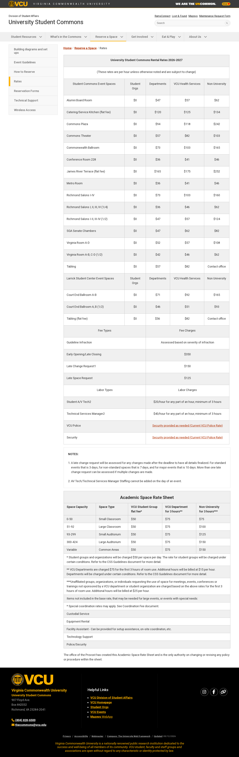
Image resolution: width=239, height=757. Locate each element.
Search (161, 23)
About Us (195, 36)
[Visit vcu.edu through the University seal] (44, 680)
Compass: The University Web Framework (128, 736)
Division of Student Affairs (24, 16)
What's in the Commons (65, 36)
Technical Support (26, 100)
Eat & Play (168, 36)
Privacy (67, 736)
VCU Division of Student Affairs (111, 697)
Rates (18, 81)
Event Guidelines (25, 62)
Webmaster (97, 736)
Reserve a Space (106, 36)
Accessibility (81, 736)
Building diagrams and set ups (30, 51)
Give (225, 4)
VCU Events (98, 712)
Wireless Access (25, 110)
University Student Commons (46, 22)
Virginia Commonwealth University (72, 4)
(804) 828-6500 (25, 720)
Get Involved (139, 36)
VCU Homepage (101, 702)
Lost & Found (179, 16)
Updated (158, 736)
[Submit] (227, 23)
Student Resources (23, 36)
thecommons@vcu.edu (30, 725)
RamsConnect (162, 16)
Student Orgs (99, 707)
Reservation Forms (26, 91)
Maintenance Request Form (214, 16)
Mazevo (193, 16)
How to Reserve (24, 71)
